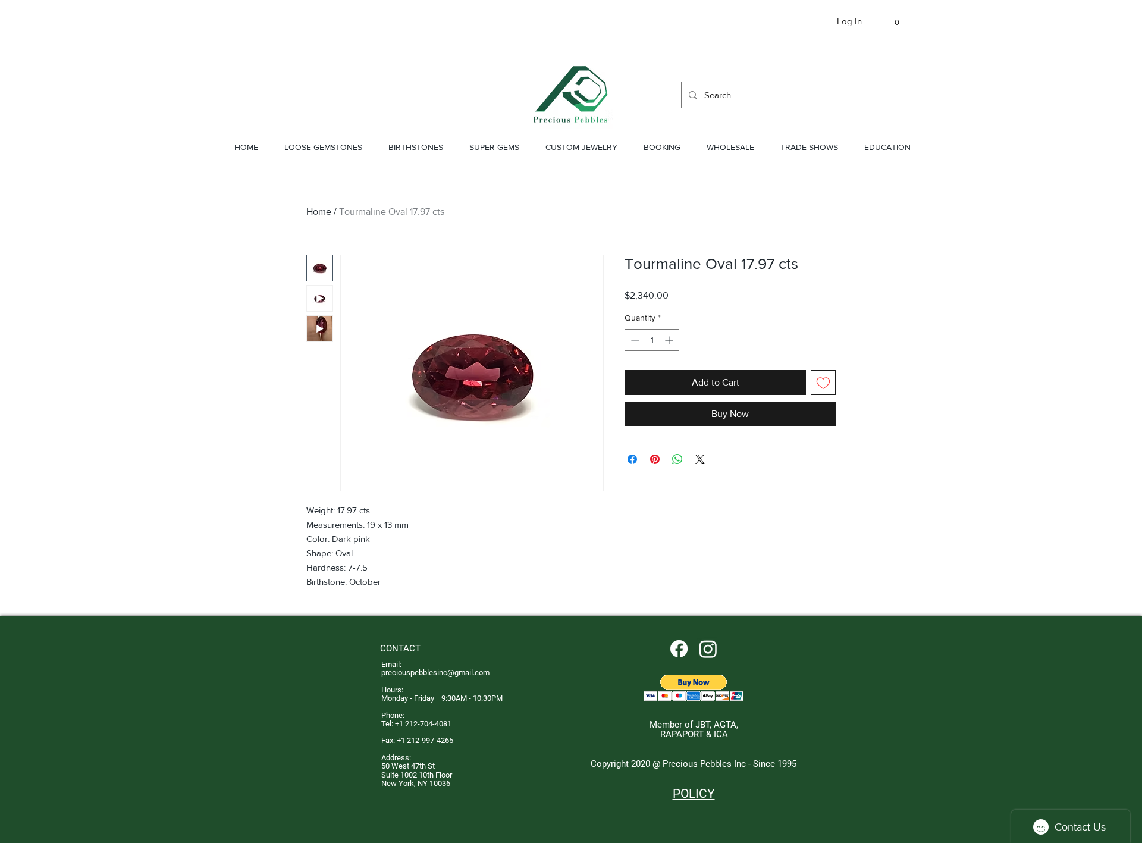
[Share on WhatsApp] (677, 459)
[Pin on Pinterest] (655, 459)
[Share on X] (700, 459)
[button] (891, 22)
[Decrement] (633, 340)
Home (318, 211)
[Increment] (670, 340)
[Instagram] (708, 648)
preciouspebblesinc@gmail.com (435, 672)
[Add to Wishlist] (823, 382)
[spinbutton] (652, 340)
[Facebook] (679, 648)
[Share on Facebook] (632, 459)
